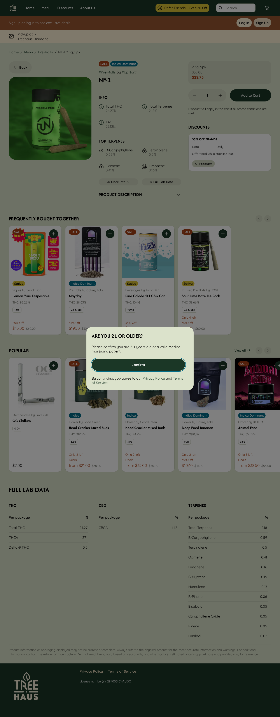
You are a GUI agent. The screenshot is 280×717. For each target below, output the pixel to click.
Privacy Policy (154, 378)
